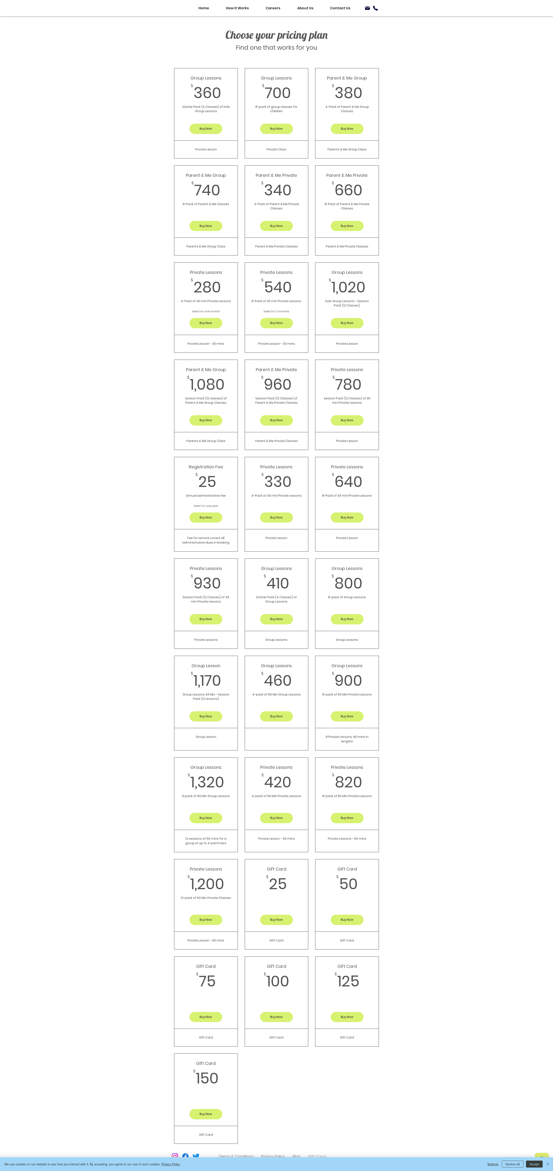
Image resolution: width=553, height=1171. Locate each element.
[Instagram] (175, 1156)
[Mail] (367, 8)
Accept (534, 1164)
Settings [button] (492, 1164)
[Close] (547, 1164)
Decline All (512, 1164)
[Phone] (375, 8)
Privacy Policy (170, 1164)
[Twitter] (196, 1156)
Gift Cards (317, 1156)
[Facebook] (185, 1156)
